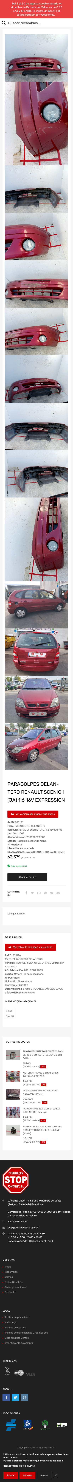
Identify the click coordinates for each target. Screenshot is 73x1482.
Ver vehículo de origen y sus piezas (35, 814)
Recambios (11, 1271)
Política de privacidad (17, 1317)
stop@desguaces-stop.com (23, 1227)
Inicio (8, 1266)
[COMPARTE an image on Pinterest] (45, 893)
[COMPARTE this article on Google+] (38, 893)
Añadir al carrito (27, 877)
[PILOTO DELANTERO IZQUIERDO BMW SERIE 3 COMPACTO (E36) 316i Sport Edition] (13, 1055)
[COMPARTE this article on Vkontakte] (51, 893)
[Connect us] (6, 1397)
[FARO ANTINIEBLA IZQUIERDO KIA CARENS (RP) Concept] (13, 1112)
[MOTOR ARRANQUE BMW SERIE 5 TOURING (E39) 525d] (13, 1076)
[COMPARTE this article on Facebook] (25, 893)
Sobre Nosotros (14, 1282)
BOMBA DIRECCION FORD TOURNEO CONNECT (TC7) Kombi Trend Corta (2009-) (42, 1130)
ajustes (31, 1465)
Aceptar (11, 1475)
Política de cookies (15, 1327)
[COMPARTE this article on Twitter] (32, 893)
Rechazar (27, 1475)
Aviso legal (11, 1322)
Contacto (10, 1292)
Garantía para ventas (17, 1337)
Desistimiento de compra (19, 1342)
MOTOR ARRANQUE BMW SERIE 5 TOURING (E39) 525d (41, 1074)
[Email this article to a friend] (57, 893)
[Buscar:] (34, 23)
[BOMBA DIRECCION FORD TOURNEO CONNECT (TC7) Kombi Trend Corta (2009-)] (13, 1130)
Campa (9, 1276)
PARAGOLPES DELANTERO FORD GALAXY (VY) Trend (40, 1092)
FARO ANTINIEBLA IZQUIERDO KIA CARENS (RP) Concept (41, 1110)
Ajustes (44, 1475)
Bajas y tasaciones (15, 1287)
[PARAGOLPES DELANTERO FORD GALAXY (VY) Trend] (13, 1094)
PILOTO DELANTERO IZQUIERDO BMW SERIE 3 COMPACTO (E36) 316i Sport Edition (43, 1055)
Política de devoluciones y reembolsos (26, 1332)
